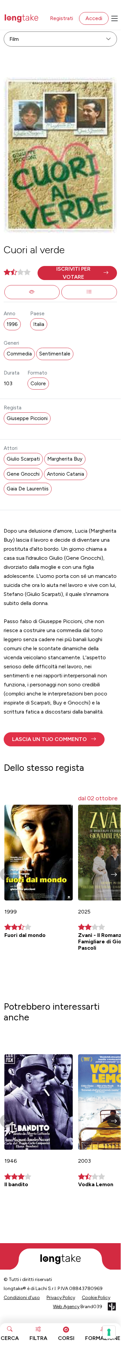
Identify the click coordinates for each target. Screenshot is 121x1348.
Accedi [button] (93, 18)
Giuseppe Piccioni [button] (27, 418)
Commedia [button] (19, 354)
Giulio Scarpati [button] (23, 459)
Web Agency (66, 1306)
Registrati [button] (61, 18)
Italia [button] (38, 324)
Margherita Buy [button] (64, 459)
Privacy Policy (61, 1297)
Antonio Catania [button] (65, 474)
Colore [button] (38, 384)
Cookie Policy (96, 1297)
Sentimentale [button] (54, 354)
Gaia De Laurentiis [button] (28, 489)
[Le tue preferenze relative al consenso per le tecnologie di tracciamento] (109, 1332)
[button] (77, 273)
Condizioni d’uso (22, 1297)
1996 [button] (12, 324)
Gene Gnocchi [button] (23, 474)
